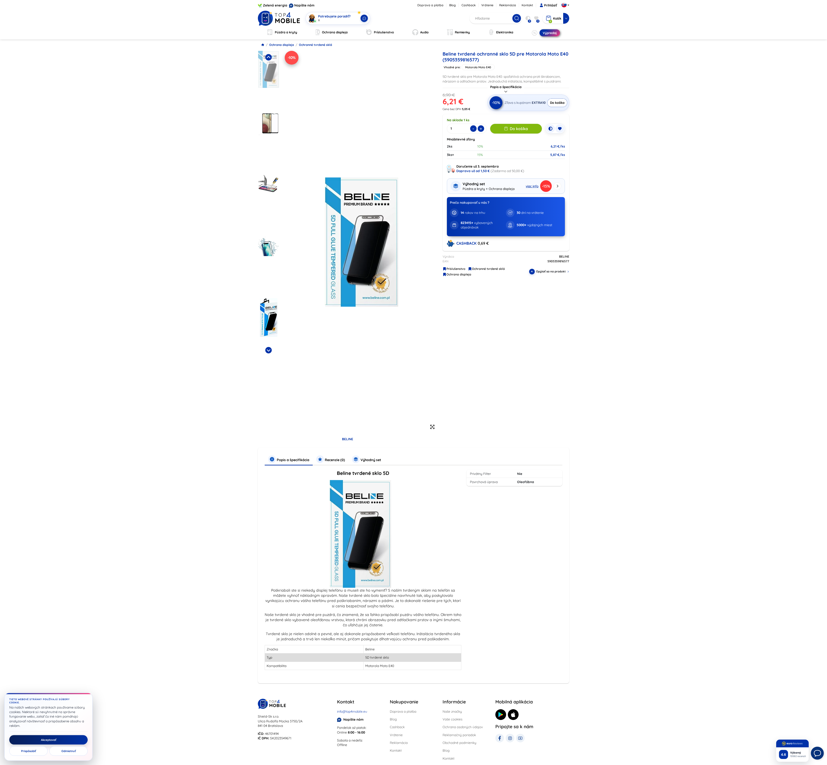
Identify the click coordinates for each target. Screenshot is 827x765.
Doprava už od (473, 171)
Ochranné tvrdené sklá (315, 45)
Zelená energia (275, 5)
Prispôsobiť (28, 751)
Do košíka (557, 103)
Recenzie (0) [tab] (334, 460)
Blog (452, 5)
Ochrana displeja (281, 45)
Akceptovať (48, 740)
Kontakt (527, 5)
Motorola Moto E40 (478, 67)
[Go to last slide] (268, 57)
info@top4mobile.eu (352, 711)
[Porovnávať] (550, 128)
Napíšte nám (304, 5)
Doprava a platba (430, 5)
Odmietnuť (68, 751)
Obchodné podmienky (459, 743)
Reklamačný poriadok (459, 735)
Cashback (469, 5)
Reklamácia (507, 5)
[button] (268, 80)
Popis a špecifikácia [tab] (292, 460)
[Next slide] (268, 350)
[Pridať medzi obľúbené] (559, 128)
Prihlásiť (550, 5)
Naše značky (452, 711)
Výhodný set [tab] (370, 460)
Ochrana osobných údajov (463, 727)
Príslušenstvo (455, 269)
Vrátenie (487, 5)
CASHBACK (467, 243)
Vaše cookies (452, 719)
